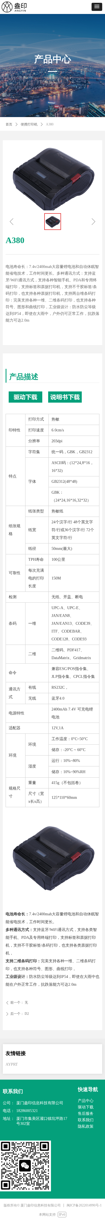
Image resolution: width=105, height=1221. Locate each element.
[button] (97, 7)
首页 (9, 124)
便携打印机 (29, 124)
